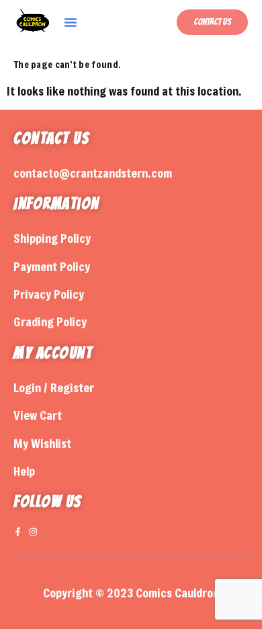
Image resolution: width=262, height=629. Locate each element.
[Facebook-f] (17, 531)
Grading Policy (50, 321)
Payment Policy (51, 266)
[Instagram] (33, 531)
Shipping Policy (52, 238)
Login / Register (53, 387)
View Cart (37, 415)
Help (24, 471)
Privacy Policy (48, 294)
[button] (70, 22)
